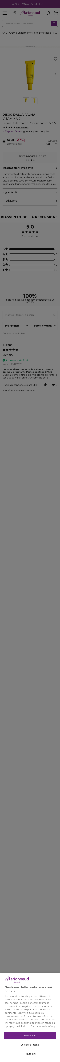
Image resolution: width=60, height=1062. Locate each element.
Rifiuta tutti (30, 1053)
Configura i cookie (30, 1044)
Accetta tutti (30, 1035)
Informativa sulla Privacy (42, 1026)
